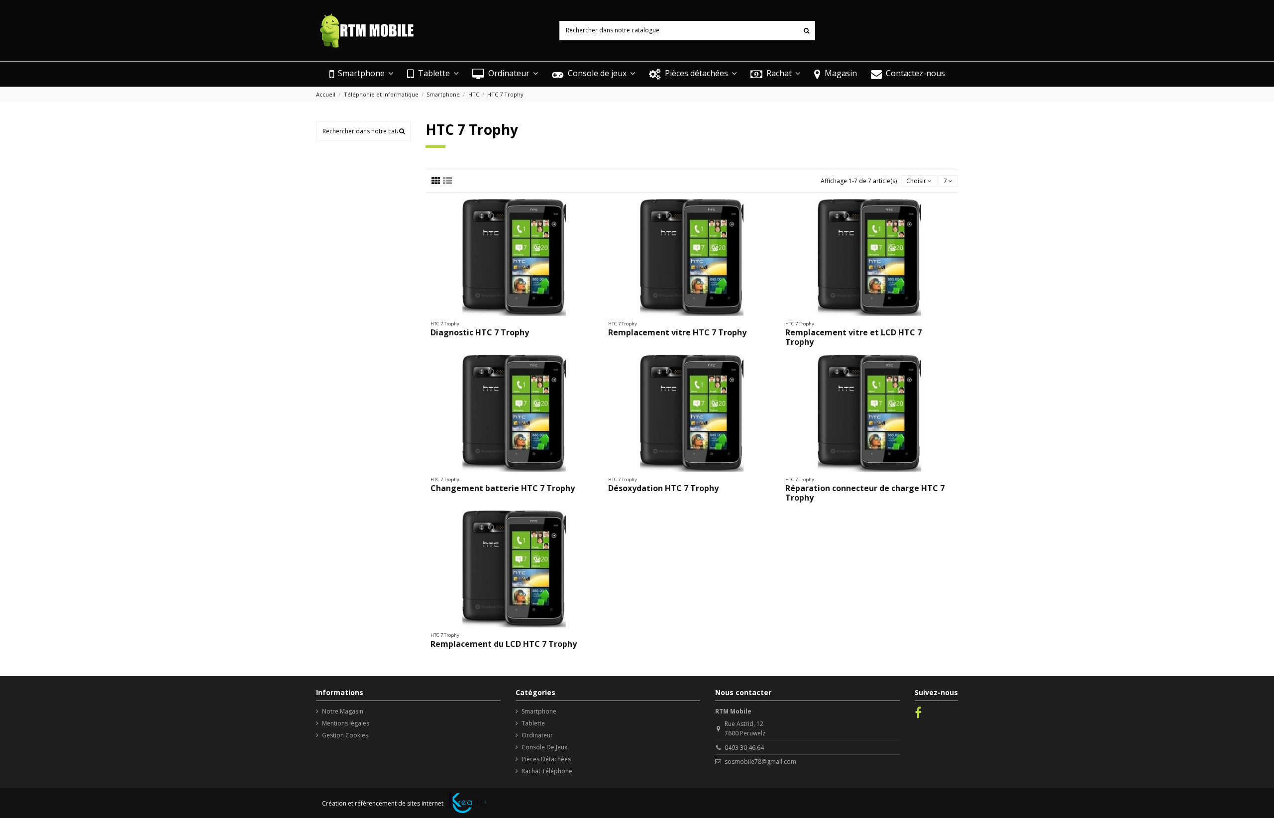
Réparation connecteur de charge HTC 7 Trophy (865, 493)
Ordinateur (537, 735)
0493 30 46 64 (744, 747)
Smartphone (539, 711)
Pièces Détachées (546, 759)
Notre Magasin (342, 711)
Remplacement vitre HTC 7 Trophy (677, 332)
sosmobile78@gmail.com (760, 761)
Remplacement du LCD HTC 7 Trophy (503, 643)
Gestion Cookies (345, 735)
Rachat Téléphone (547, 771)
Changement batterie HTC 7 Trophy (502, 488)
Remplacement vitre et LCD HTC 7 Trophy (853, 337)
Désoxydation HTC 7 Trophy (663, 488)
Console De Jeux (544, 747)
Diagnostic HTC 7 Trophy (479, 332)
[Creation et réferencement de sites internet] (467, 803)
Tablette (533, 723)
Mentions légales (345, 723)
